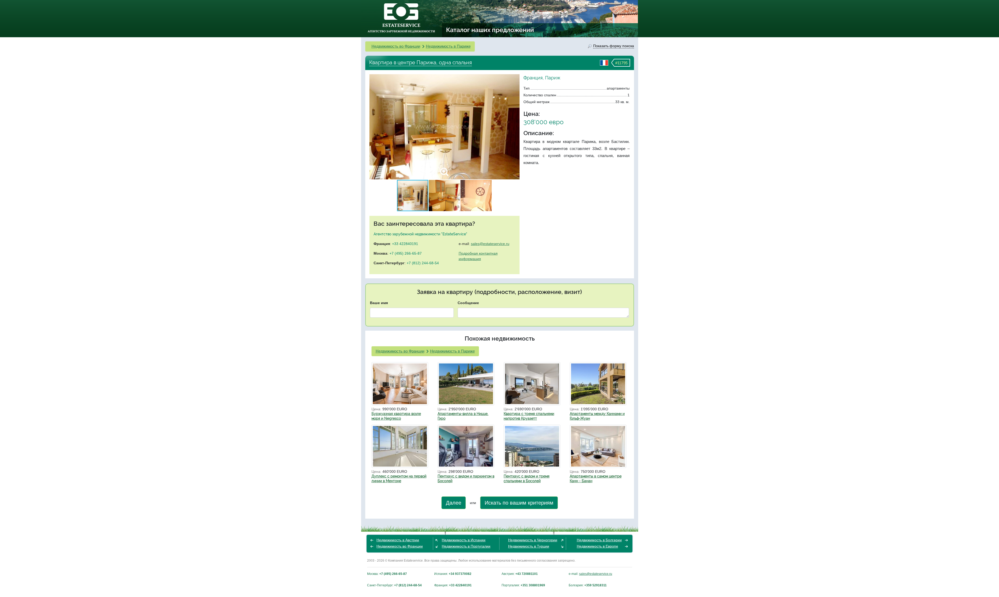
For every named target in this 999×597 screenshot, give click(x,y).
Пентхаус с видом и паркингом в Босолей (466, 478)
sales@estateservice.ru (490, 244)
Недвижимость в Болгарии (599, 540)
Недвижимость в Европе (597, 546)
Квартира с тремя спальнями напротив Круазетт (529, 416)
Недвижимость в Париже (448, 46)
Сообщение (468, 303)
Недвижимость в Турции (528, 546)
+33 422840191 (405, 244)
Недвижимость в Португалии (466, 546)
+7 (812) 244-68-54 (423, 263)
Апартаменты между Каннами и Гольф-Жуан (597, 416)
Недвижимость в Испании (463, 540)
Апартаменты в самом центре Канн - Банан (596, 478)
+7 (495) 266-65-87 (405, 253)
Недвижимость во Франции (396, 46)
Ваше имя (379, 303)
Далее (453, 503)
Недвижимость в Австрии (397, 540)
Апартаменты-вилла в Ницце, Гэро (463, 416)
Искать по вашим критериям (519, 503)
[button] (515, 127)
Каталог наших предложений (490, 29)
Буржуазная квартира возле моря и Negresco (396, 416)
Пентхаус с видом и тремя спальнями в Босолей (526, 478)
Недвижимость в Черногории (532, 540)
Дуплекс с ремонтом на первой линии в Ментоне (399, 478)
